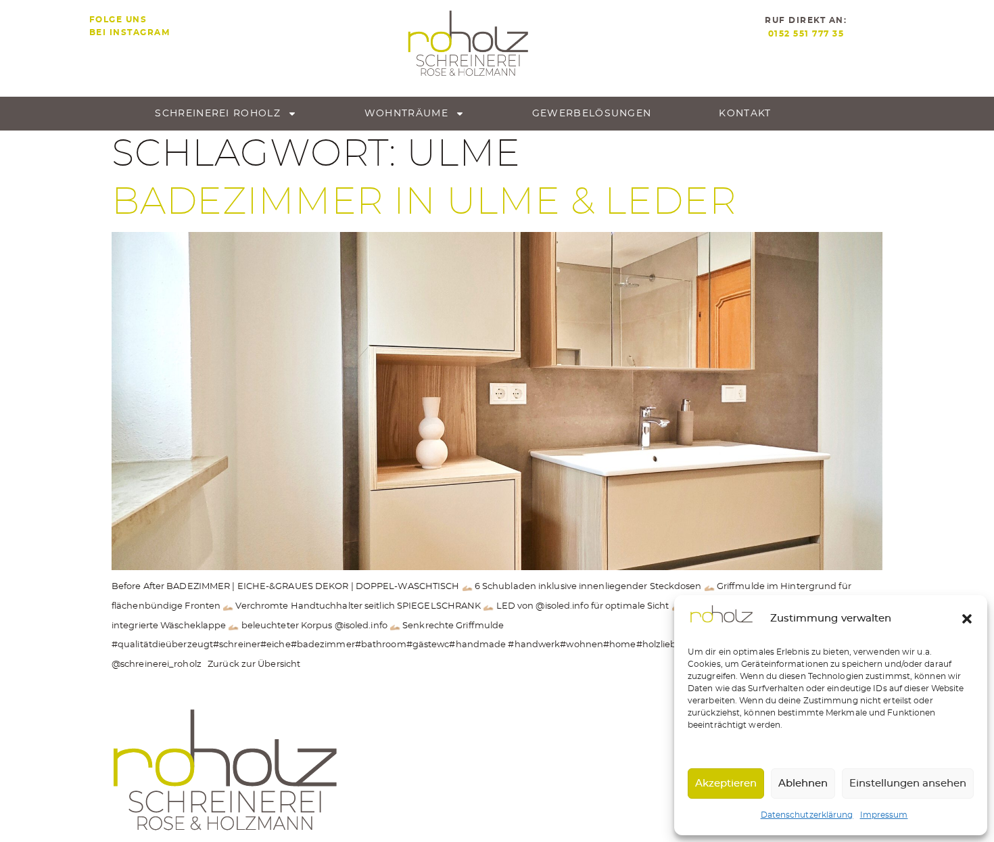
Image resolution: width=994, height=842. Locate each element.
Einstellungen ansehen (907, 783)
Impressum (884, 815)
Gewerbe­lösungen (592, 113)
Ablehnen (803, 783)
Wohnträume (406, 113)
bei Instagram (129, 32)
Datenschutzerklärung (807, 815)
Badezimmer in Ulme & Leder (424, 202)
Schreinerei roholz (217, 113)
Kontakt (745, 113)
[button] (967, 619)
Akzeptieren (726, 783)
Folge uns (118, 20)
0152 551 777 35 (806, 34)
